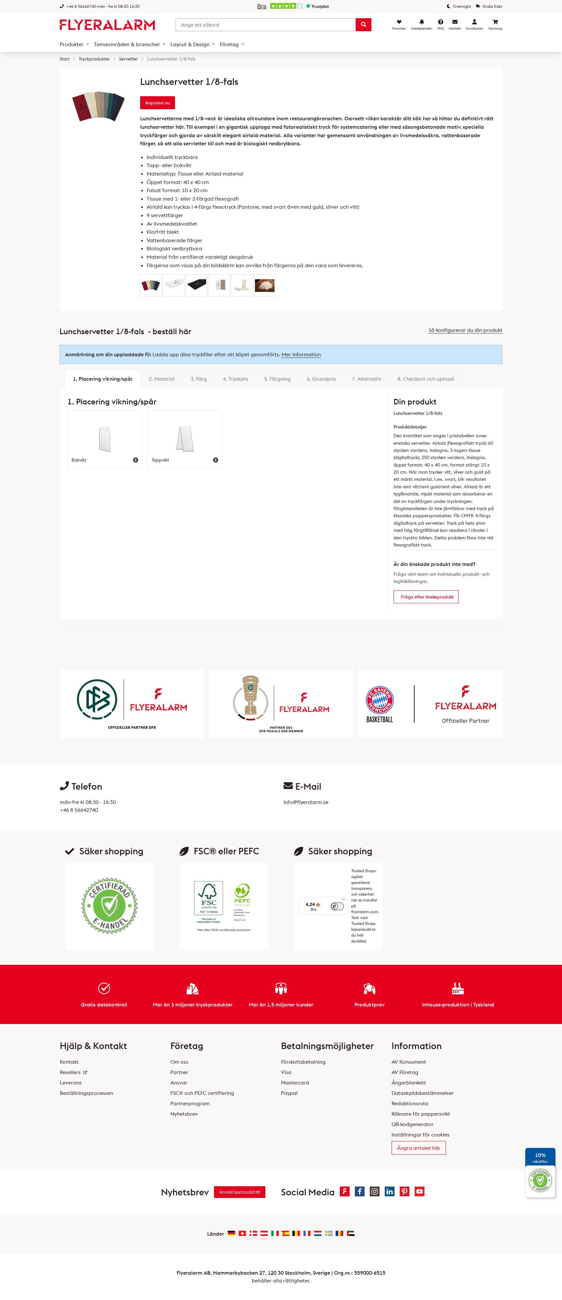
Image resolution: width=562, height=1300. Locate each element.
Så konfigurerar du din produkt (465, 330)
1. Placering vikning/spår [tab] (103, 378)
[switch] (337, 906)
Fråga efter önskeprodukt (427, 597)
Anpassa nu (157, 103)
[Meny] (343, 901)
